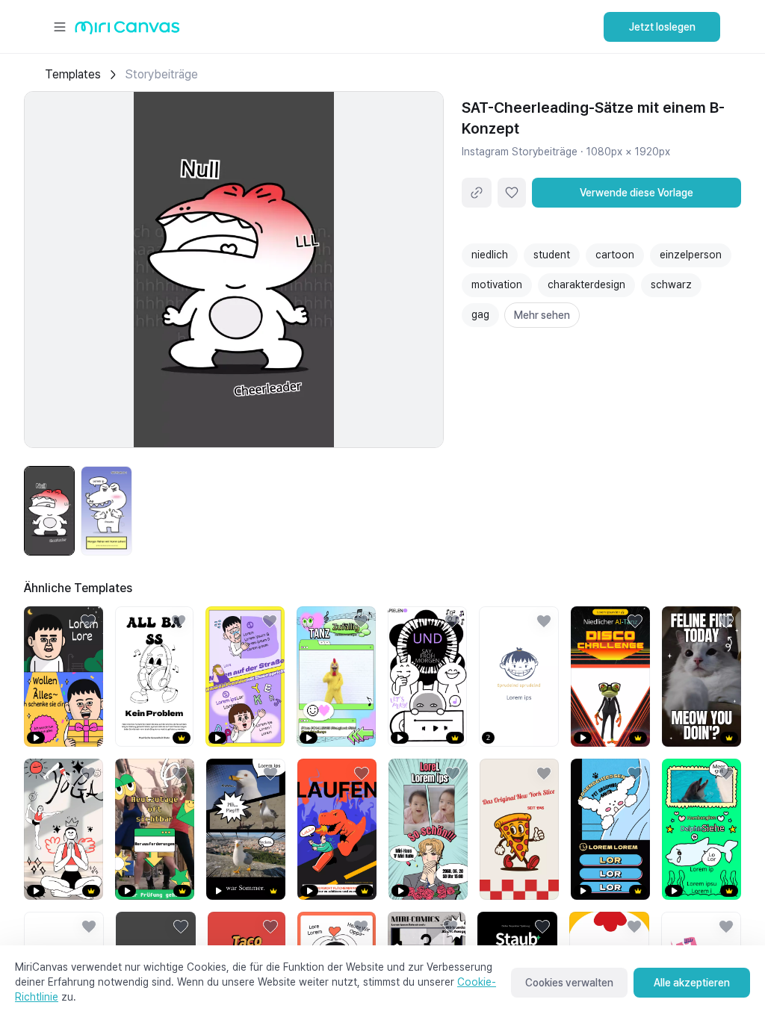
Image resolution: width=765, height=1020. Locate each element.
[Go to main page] (127, 31)
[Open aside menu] (60, 27)
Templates (73, 74)
